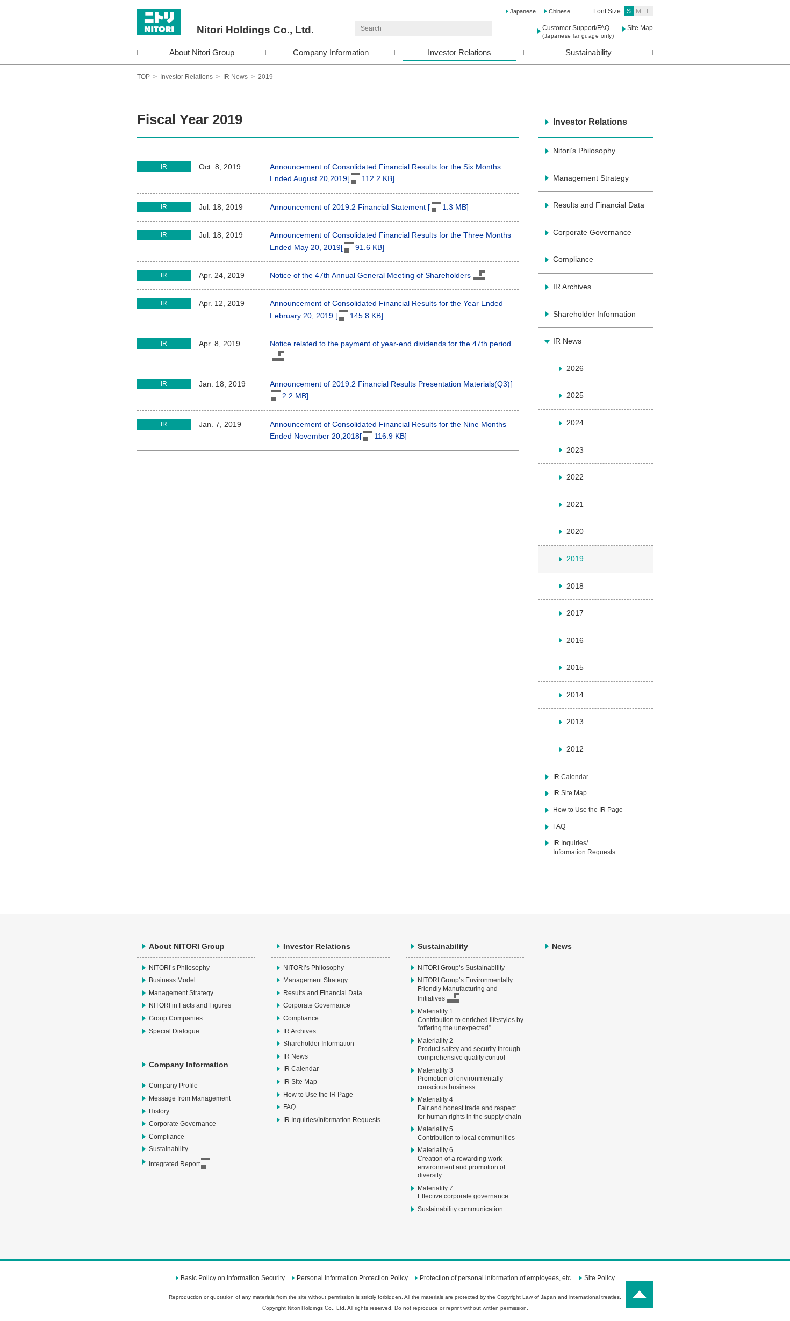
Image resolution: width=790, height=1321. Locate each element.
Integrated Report (174, 1164)
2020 (575, 531)
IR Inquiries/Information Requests (584, 847)
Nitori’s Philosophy (584, 150)
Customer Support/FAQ (578, 31)
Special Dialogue (174, 1031)
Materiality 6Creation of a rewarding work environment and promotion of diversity (461, 1162)
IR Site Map (570, 793)
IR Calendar (570, 777)
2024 (575, 422)
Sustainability (588, 52)
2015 (575, 667)
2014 (575, 694)
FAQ (559, 826)
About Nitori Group (201, 52)
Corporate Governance (592, 232)
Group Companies (176, 1018)
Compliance (573, 259)
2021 (575, 504)
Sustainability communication (460, 1209)
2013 (575, 721)
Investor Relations (459, 52)
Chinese (559, 11)
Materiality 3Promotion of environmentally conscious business (460, 1079)
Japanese (523, 11)
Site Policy (599, 1278)
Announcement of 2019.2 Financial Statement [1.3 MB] (369, 207)
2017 (575, 613)
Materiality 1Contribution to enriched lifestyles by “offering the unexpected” (470, 1020)
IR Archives (572, 286)
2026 (575, 368)
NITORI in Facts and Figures (190, 1005)
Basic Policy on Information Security (233, 1278)
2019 (575, 558)
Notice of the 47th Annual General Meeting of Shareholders (370, 275)
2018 (575, 586)
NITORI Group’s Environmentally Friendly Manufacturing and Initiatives (465, 989)
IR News (235, 77)
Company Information (331, 52)
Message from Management (190, 1098)
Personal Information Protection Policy (352, 1278)
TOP (143, 77)
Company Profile (173, 1085)
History (159, 1111)
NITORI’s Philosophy (179, 968)
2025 (575, 395)
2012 (575, 749)
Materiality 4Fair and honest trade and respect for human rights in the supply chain (469, 1108)
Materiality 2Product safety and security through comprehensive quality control (469, 1049)
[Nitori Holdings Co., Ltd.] (225, 12)
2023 (575, 450)
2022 (575, 477)
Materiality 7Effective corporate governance (463, 1192)
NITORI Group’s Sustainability (461, 968)
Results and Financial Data (598, 205)
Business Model (172, 980)
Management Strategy (591, 178)
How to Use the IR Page (588, 809)
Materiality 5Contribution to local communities (466, 1133)
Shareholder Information (594, 314)
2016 (575, 640)
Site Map (640, 28)
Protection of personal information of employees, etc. (496, 1278)
